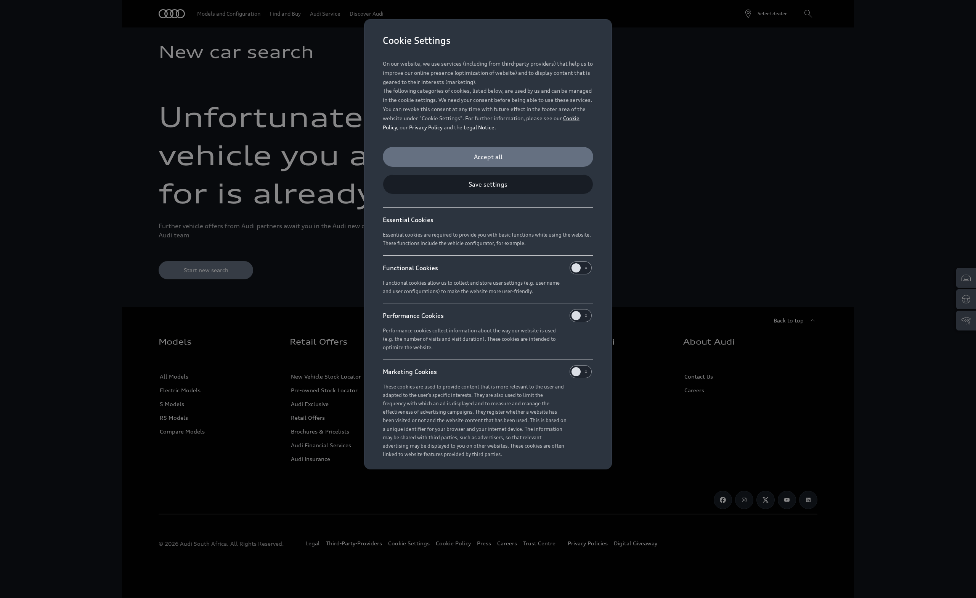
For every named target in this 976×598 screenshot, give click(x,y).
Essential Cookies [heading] (408, 220)
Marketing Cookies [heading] (410, 372)
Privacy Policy (426, 127)
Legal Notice (479, 127)
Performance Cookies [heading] (413, 315)
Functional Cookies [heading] (410, 268)
